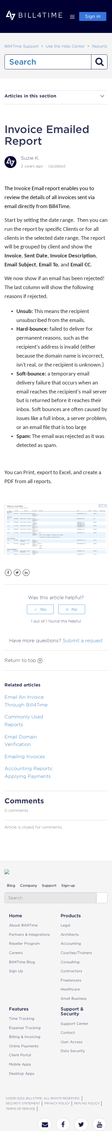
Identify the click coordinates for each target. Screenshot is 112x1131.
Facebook (8, 572)
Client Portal (20, 1055)
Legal (65, 925)
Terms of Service (20, 1108)
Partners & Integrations (29, 934)
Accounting (71, 943)
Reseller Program (24, 943)
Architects (70, 934)
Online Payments (24, 1046)
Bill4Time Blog (22, 962)
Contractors (71, 971)
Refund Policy (86, 1103)
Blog (11, 885)
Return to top (20, 660)
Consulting (70, 962)
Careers (16, 952)
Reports (99, 46)
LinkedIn (26, 572)
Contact (68, 1032)
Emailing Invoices (24, 756)
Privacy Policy (57, 1103)
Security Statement (23, 1103)
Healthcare (70, 989)
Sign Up (16, 971)
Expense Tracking (25, 1027)
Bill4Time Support (21, 46)
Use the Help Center (65, 46)
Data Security (73, 1050)
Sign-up (68, 885)
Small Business (74, 998)
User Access (71, 1042)
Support (49, 885)
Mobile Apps (20, 1064)
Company (28, 885)
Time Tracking (21, 1018)
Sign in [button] (92, 16)
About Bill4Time (23, 925)
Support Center (74, 1023)
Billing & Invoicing (24, 1036)
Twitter (17, 572)
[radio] (40, 609)
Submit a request (83, 640)
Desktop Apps (21, 1073)
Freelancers (71, 980)
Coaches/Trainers (76, 952)
